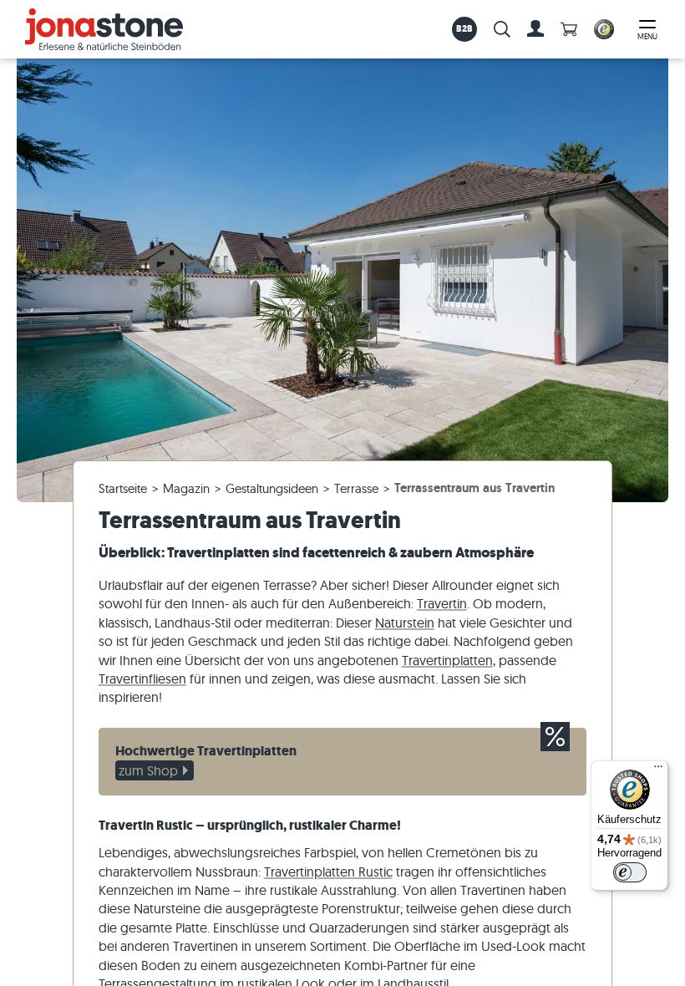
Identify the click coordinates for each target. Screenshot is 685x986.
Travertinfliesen (142, 678)
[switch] (630, 872)
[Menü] (658, 770)
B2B (465, 28)
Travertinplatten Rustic (328, 871)
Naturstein (404, 622)
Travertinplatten (447, 660)
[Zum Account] (535, 29)
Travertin (442, 603)
